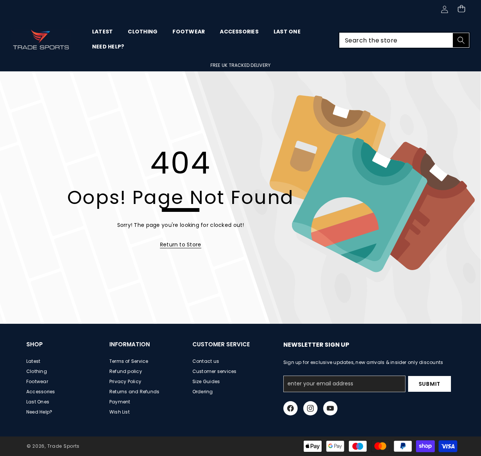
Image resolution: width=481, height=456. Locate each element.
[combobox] (404, 40)
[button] (461, 8)
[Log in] (444, 9)
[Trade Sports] (41, 40)
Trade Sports (63, 446)
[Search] (460, 40)
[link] (180, 244)
